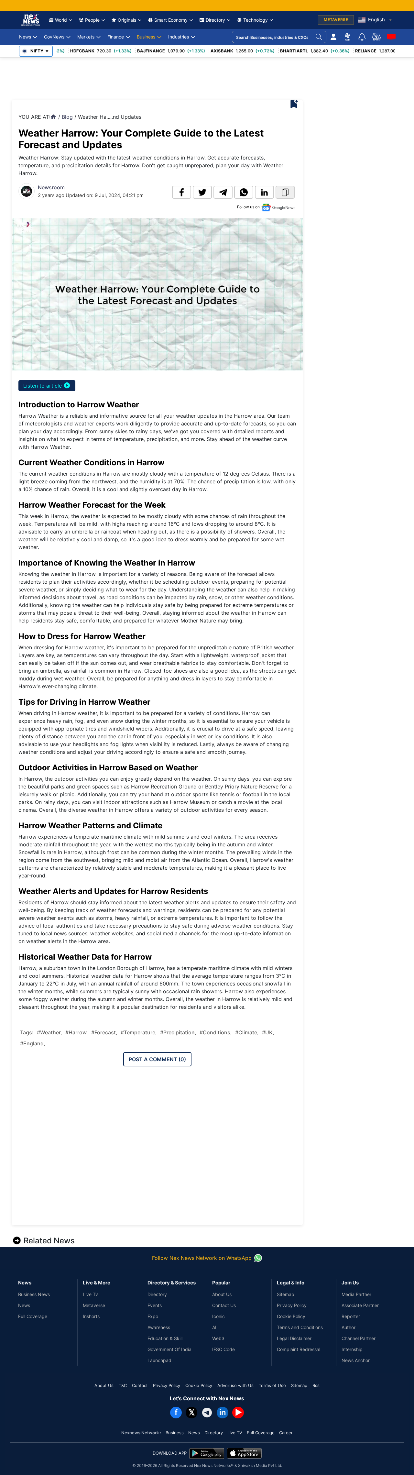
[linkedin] (264, 192)
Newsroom (51, 187)
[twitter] (202, 192)
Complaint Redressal (298, 1349)
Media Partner (356, 1294)
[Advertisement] (129, 77)
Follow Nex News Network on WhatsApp (202, 1258)
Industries (178, 36)
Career (286, 1432)
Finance (115, 36)
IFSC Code (223, 1349)
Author (348, 1327)
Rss (316, 1385)
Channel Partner (359, 1338)
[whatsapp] (243, 192)
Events (154, 1305)
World (61, 20)
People (92, 20)
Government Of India (169, 1349)
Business (146, 36)
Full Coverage (32, 1316)
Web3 (218, 1338)
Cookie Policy (291, 1316)
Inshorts (91, 1316)
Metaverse (94, 1305)
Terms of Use (272, 1385)
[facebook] (181, 192)
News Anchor (356, 1360)
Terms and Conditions (300, 1327)
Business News (34, 1294)
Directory (215, 20)
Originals (127, 20)
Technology (255, 20)
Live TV (234, 1432)
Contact (140, 1385)
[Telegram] (207, 1412)
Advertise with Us (235, 1385)
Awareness (158, 1327)
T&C (123, 1385)
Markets (85, 36)
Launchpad (159, 1360)
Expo (152, 1316)
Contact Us (224, 1305)
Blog (67, 117)
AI (214, 1327)
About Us (222, 1294)
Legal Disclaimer (294, 1338)
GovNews (54, 36)
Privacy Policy (292, 1305)
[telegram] (223, 192)
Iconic (218, 1316)
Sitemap (285, 1294)
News (25, 36)
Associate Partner (360, 1305)
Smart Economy (171, 20)
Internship (352, 1349)
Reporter (351, 1316)
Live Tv (90, 1294)
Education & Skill (164, 1338)
